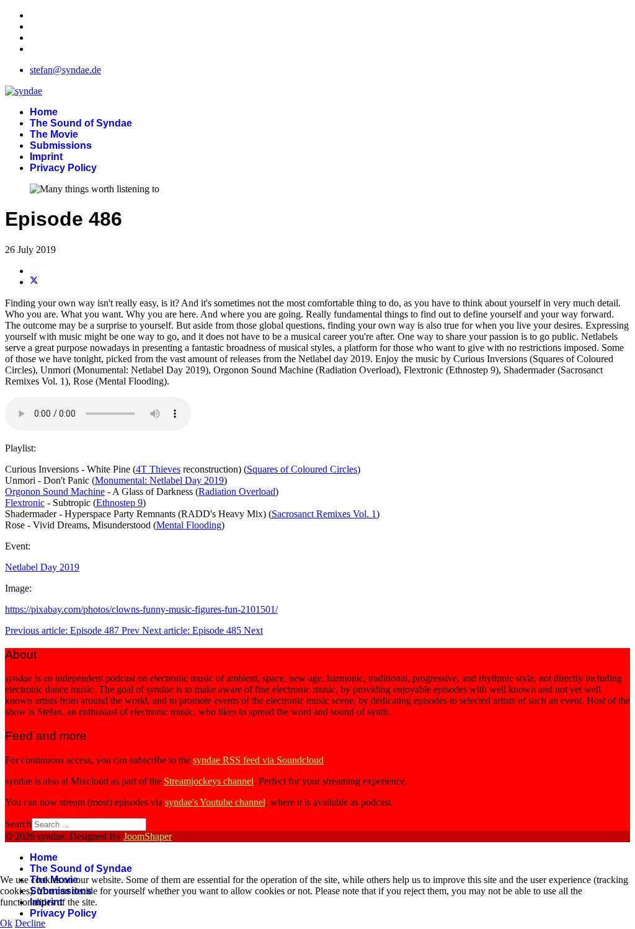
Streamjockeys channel (209, 781)
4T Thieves (158, 469)
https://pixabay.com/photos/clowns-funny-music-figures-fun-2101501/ (141, 609)
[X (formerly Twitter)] (34, 282)
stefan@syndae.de (65, 69)
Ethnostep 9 (119, 502)
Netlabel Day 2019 (42, 567)
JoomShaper (147, 836)
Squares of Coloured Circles (302, 469)
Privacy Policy (63, 167)
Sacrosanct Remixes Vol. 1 (324, 514)
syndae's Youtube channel (215, 802)
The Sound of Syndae (81, 123)
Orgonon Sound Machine (55, 491)
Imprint (46, 156)
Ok (6, 923)
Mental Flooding (188, 525)
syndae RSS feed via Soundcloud (258, 760)
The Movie (54, 134)
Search (18, 824)
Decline (30, 923)
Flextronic (25, 502)
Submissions (61, 145)
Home (44, 112)
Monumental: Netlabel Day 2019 (159, 480)
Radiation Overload (236, 491)
